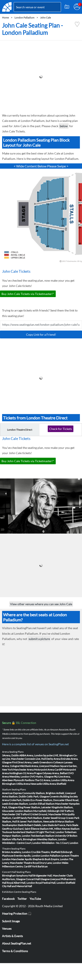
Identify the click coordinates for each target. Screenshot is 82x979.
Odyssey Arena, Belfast (54, 773)
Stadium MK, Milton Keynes (55, 828)
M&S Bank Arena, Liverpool (35, 766)
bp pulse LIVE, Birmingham (58, 755)
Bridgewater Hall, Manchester (49, 875)
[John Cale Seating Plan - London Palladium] (77, 26)
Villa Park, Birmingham (24, 839)
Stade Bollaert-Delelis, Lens (32, 825)
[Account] (77, 7)
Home (5, 17)
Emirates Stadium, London (23, 803)
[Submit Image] (67, 7)
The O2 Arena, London (47, 780)
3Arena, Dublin (10, 755)
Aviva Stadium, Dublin (14, 796)
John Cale (45, 17)
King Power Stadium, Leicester (34, 807)
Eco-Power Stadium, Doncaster (47, 800)
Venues (7, 928)
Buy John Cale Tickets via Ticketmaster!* (27, 294)
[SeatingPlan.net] (7, 7)
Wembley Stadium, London (52, 839)
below (64, 126)
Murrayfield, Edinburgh (46, 810)
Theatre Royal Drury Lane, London (42, 862)
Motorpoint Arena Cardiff (48, 769)
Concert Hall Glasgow (38, 879)
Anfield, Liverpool (66, 793)
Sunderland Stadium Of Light (28, 832)
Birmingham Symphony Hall (17, 875)
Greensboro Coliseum (51, 762)
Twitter (22, 898)
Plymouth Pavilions (23, 780)
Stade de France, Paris (60, 825)
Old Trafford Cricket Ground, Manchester (39, 814)
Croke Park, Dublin (19, 800)
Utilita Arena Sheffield (54, 783)
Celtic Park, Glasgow (38, 796)
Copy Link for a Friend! (41, 334)
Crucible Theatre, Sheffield (45, 852)
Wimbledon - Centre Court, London (21, 842)
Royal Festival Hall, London (50, 882)
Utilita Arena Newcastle (29, 783)
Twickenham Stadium (42, 835)
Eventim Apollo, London (27, 855)
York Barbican (40, 866)
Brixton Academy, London (16, 852)
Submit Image (11, 921)
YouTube (35, 898)
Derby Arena (53, 758)
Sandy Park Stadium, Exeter (35, 817)
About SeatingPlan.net (16, 943)
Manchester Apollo (21, 859)
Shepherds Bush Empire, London (51, 859)
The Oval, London (54, 832)
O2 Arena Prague (32, 773)
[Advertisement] (41, 76)
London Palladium (24, 17)
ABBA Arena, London (31, 755)
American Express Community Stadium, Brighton (29, 793)
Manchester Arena (23, 769)
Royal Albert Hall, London (21, 882)
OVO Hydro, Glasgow (42, 776)
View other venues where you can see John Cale (41, 604)
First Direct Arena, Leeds (25, 762)
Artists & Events (12, 936)
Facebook (8, 898)
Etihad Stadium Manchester (53, 803)
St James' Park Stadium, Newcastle (35, 821)
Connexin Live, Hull (35, 758)
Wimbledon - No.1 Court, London (59, 842)
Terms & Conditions (15, 951)
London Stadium (24, 810)
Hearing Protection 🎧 (17, 913)
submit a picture (39, 639)
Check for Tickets (60, 429)
